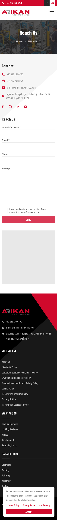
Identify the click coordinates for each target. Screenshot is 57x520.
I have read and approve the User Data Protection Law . (27, 211)
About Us (6, 361)
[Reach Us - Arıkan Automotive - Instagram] (10, 106)
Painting (6, 475)
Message (7, 168)
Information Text (32, 212)
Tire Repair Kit (9, 439)
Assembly (6, 480)
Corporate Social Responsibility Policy (20, 372)
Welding (5, 470)
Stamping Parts (9, 445)
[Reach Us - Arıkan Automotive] (15, 13)
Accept (28, 511)
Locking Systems (10, 429)
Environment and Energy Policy (16, 377)
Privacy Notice (9, 399)
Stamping (6, 464)
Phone (5, 154)
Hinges (5, 434)
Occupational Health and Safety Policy (20, 383)
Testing (5, 486)
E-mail (6, 140)
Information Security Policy (15, 393)
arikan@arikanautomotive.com (20, 327)
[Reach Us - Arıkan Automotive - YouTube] (25, 106)
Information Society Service (15, 404)
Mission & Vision (9, 367)
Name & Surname (11, 127)
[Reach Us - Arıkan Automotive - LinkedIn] (18, 106)
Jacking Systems (10, 423)
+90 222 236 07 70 (14, 2)
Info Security (44, 505)
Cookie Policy (8, 388)
